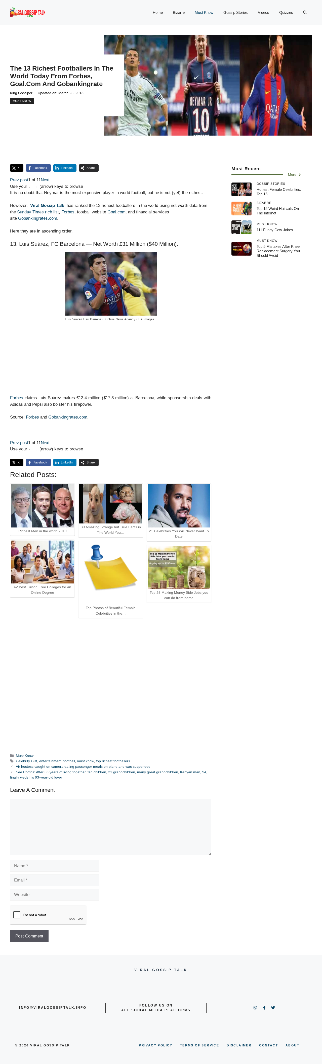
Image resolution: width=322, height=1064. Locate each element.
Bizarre (179, 12)
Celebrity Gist (26, 761)
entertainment (50, 761)
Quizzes (286, 12)
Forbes (67, 212)
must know (85, 761)
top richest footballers (113, 761)
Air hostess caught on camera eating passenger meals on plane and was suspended (83, 766)
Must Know (204, 12)
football (69, 761)
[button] (305, 12)
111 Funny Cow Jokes (275, 230)
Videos (263, 12)
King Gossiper (21, 93)
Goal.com (116, 212)
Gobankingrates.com (37, 218)
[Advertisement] (110, 359)
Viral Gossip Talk (47, 205)
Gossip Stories (235, 12)
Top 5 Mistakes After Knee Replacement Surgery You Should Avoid (278, 251)
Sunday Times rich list (38, 212)
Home (158, 12)
